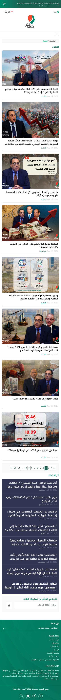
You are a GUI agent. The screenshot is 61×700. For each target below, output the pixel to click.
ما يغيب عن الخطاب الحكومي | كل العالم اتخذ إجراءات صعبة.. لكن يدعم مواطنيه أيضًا (31, 194)
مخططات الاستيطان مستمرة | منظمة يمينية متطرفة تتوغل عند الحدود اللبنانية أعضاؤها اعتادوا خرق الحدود (33, 544)
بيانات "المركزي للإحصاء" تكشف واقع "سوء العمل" (35, 399)
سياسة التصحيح (53, 653)
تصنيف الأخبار (54, 656)
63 (19, 468)
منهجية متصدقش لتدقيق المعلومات (45, 659)
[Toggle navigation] (57, 34)
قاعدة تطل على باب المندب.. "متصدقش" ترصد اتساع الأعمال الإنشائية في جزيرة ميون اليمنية (31, 571)
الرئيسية (52, 41)
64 (15, 468)
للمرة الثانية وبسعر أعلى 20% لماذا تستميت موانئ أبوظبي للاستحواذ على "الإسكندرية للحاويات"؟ (31, 90)
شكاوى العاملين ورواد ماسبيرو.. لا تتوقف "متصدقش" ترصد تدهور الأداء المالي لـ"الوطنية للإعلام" (31, 587)
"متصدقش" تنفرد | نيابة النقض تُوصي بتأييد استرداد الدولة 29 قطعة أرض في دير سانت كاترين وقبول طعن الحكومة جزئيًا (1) (33, 559)
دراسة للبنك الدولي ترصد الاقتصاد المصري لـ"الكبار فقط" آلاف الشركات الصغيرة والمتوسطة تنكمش (32, 348)
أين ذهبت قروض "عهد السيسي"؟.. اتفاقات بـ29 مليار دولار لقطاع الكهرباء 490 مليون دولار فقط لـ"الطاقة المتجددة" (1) (32, 486)
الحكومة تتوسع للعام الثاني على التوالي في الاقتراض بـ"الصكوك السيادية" (34, 245)
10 (26, 468)
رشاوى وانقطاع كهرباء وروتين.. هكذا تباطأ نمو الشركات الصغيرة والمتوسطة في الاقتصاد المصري (33, 297)
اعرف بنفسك (54, 640)
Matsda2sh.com (19, 689)
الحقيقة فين (54, 646)
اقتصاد (45, 41)
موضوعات (42, 251)
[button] (16, 12)
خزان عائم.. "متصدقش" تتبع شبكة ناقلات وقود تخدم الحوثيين (31, 499)
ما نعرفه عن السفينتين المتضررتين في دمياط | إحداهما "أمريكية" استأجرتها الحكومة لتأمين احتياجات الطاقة (30, 4)
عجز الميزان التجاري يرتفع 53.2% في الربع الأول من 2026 (33, 450)
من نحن (56, 649)
